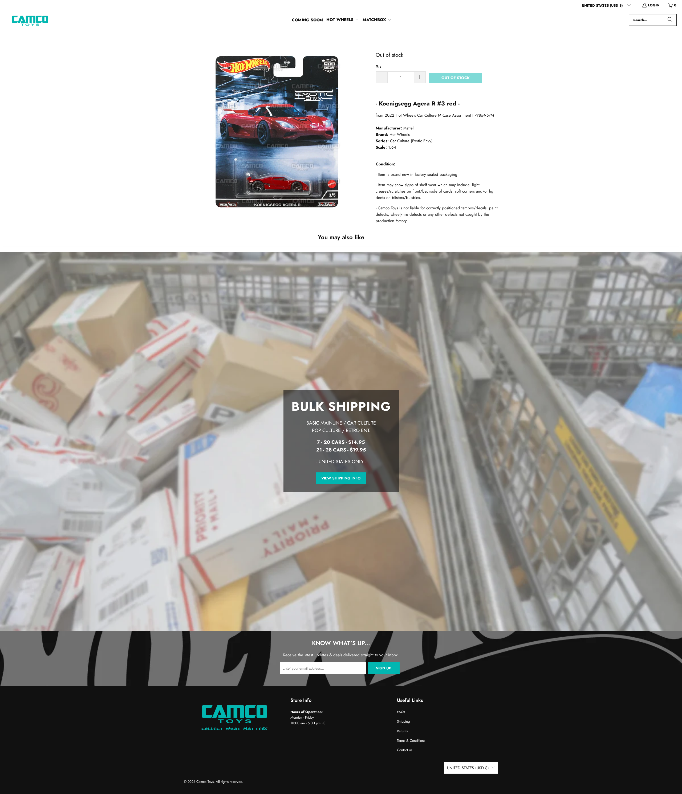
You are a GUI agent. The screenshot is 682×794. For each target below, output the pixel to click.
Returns (402, 731)
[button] (342, 20)
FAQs (401, 711)
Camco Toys (205, 781)
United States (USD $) (603, 5)
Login (653, 5)
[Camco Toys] (30, 20)
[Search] (670, 20)
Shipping (403, 721)
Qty (378, 66)
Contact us (404, 749)
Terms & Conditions (411, 740)
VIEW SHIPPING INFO (341, 478)
